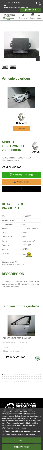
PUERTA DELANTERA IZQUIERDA (17, 338)
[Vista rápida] (39, 321)
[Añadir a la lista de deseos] (21, 189)
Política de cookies (9, 434)
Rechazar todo (21, 447)
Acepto (21, 440)
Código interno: (7, 160)
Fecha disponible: (8, 265)
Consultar (21, 128)
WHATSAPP (31, 10)
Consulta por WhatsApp (23, 175)
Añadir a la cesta (23, 182)
